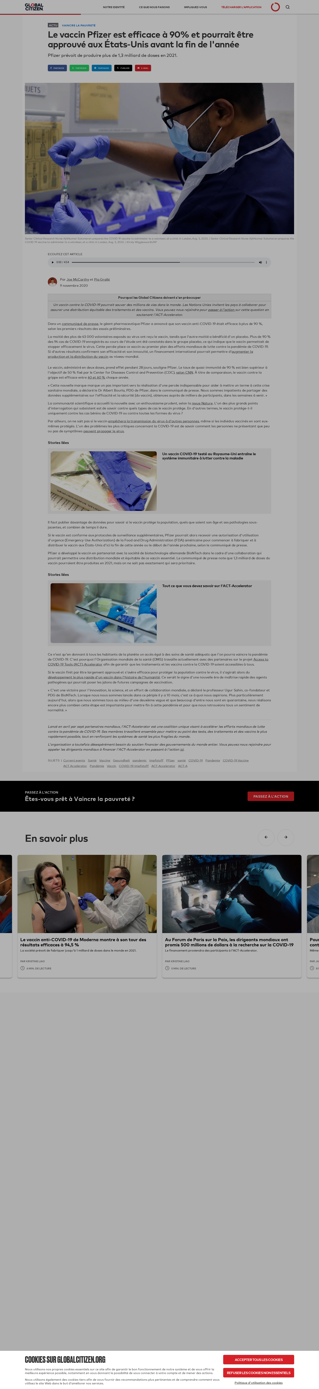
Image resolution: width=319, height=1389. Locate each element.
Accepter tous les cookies (259, 1359)
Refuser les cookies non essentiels (258, 1372)
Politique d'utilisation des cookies (259, 1383)
